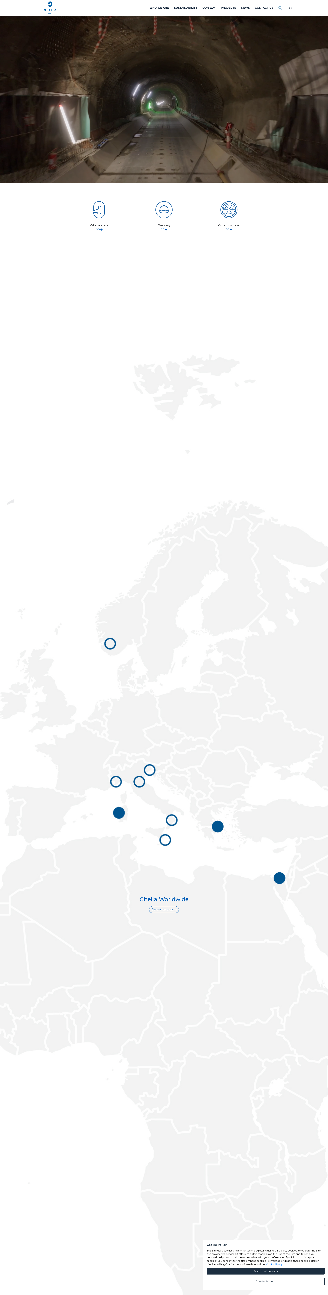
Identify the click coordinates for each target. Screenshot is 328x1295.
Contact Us (264, 7)
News (245, 7)
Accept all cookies (266, 1271)
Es (290, 7)
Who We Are (159, 7)
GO (98, 229)
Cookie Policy (274, 1264)
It (296, 7)
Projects (228, 7)
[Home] (50, 8)
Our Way (209, 7)
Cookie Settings (266, 1281)
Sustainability (185, 7)
